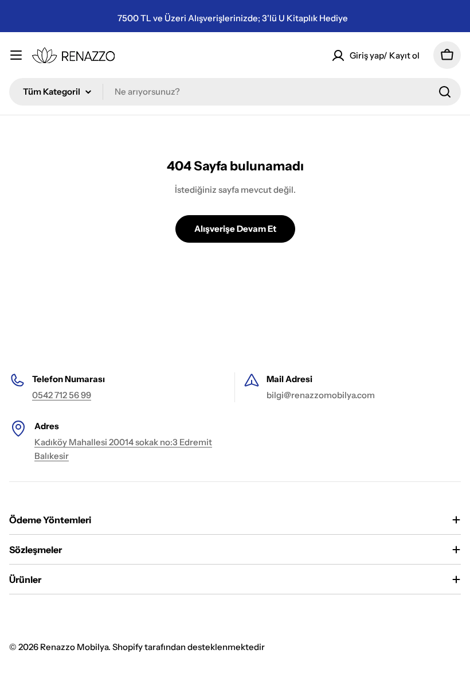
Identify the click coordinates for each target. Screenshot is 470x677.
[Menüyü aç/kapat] (16, 55)
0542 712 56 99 (61, 395)
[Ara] (445, 92)
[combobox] (235, 92)
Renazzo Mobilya (74, 646)
